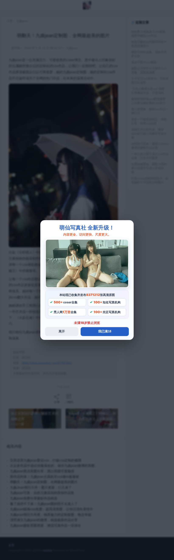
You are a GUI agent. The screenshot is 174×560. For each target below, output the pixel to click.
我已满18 (104, 331)
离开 (62, 331)
